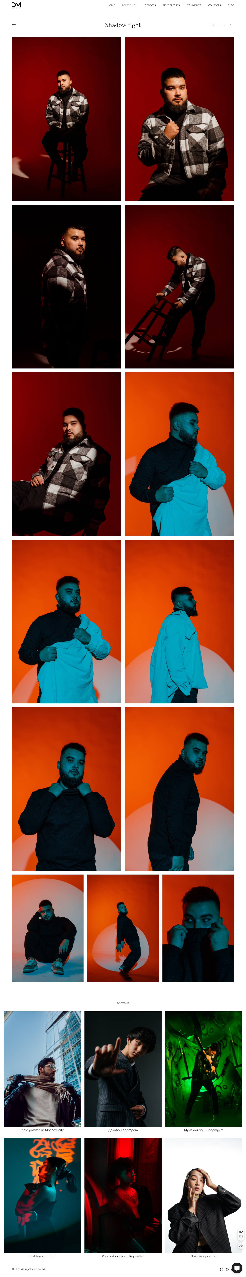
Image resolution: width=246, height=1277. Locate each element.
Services (150, 5)
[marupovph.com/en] (16, 5)
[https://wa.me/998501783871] (227, 1269)
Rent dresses (171, 5)
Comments (194, 5)
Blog (231, 5)
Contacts (214, 5)
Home (111, 5)
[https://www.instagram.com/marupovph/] (221, 1269)
